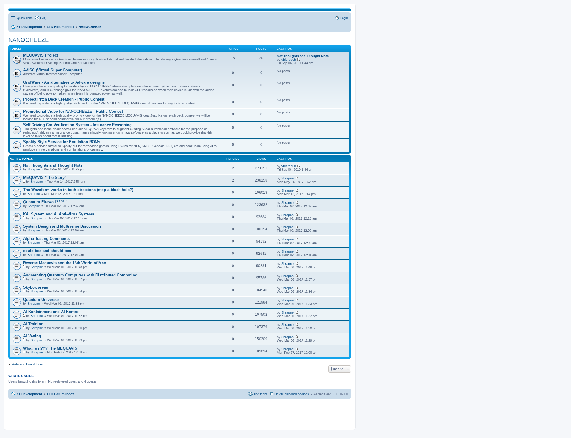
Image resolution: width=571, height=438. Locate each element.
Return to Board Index (28, 364)
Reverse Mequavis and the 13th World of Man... (66, 263)
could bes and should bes (47, 250)
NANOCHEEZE (28, 40)
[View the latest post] (298, 59)
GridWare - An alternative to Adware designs (64, 82)
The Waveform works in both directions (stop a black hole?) (78, 189)
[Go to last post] (298, 166)
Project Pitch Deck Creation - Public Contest (63, 99)
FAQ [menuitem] (43, 18)
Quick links (25, 18)
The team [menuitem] (260, 394)
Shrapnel (34, 169)
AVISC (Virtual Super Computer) (52, 70)
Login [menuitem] (344, 18)
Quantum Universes (41, 299)
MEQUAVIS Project (40, 55)
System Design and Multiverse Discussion (62, 226)
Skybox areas (35, 287)
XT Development (29, 394)
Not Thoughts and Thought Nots (303, 56)
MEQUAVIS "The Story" (44, 177)
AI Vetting (32, 336)
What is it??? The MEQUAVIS (50, 348)
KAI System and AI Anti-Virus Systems (58, 214)
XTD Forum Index (60, 394)
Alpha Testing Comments (46, 238)
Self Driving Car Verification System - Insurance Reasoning (77, 125)
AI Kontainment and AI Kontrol (51, 311)
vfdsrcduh (288, 59)
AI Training (33, 324)
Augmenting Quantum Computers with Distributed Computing (80, 275)
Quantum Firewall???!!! (45, 202)
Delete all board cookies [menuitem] (291, 394)
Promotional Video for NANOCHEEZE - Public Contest (73, 111)
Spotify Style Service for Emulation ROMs (61, 142)
